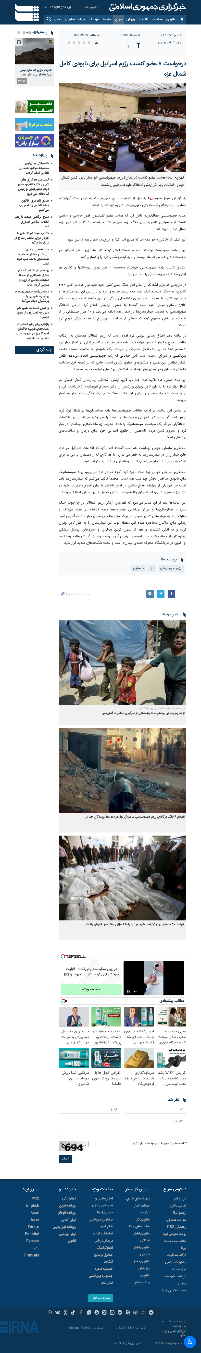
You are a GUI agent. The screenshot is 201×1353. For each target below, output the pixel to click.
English (32, 1206)
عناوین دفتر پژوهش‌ (142, 1265)
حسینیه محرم (103, 1269)
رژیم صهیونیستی (170, 568)
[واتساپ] (50, 1313)
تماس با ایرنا (177, 1206)
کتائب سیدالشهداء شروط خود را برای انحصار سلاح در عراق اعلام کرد (32, 238)
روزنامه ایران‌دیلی (64, 1227)
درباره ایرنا (179, 1199)
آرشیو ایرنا (179, 1213)
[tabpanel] (34, 62)
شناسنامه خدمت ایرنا (175, 1244)
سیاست (157, 20)
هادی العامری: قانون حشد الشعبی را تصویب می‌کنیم (34, 205)
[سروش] (96, 1313)
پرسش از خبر (104, 1241)
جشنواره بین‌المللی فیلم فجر (101, 1223)
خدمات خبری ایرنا (174, 1290)
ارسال (65, 1158)
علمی (57, 20)
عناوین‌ (171, 20)
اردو (36, 1248)
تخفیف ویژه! (91, 989)
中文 (35, 1199)
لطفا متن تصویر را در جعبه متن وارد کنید (159, 1143)
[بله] (120, 1313)
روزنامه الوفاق (66, 1213)
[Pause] (128, 991)
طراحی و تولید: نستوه (173, 1333)
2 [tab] (29, 32)
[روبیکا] (135, 1313)
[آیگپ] (112, 1313)
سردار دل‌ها (105, 1213)
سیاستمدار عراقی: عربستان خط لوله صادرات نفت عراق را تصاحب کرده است (32, 256)
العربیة (35, 1213)
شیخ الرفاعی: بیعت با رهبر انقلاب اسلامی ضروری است (32, 221)
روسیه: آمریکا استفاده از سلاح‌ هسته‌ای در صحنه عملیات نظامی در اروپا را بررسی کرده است (33, 278)
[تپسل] (63, 956)
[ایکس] (143, 1313)
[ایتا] (104, 1313)
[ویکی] (57, 1313)
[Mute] (135, 991)
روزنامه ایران (67, 1206)
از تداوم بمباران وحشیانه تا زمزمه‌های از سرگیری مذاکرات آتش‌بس (143, 713)
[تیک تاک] (73, 1313)
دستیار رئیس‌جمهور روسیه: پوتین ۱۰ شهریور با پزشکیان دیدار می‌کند (32, 296)
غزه (152, 568)
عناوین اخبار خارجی (142, 1251)
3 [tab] (24, 32)
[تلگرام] (151, 1313)
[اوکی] (65, 1313)
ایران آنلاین (68, 1220)
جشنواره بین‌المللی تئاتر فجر (101, 1279)
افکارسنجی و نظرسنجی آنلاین (102, 1202)
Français (31, 1255)
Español (32, 1234)
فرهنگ (94, 20)
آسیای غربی (164, 42)
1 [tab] (34, 32)
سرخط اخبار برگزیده (142, 1209)
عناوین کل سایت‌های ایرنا (139, 1223)
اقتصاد (143, 20)
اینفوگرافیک (105, 1248)
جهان (118, 20)
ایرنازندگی (69, 1199)
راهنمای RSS (176, 1227)
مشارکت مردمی (175, 1262)
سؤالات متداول (176, 1220)
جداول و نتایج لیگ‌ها (103, 1258)
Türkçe (33, 1227)
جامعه (107, 20)
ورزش (130, 20)
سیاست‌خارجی (75, 20)
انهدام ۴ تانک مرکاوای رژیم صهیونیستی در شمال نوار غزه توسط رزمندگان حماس (135, 817)
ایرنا (147, 7)
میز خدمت (179, 1269)
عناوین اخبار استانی (142, 1237)
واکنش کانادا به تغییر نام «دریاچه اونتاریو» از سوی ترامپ (33, 312)
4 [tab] (18, 32)
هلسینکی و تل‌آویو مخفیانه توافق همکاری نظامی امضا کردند (34, 168)
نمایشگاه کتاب (103, 1234)
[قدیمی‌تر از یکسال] (122, 662)
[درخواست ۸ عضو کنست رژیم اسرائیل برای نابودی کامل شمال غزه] (122, 127)
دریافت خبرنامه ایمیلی (175, 1280)
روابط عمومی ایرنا (174, 1234)
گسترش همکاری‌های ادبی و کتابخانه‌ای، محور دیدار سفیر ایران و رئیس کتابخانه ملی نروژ (33, 187)
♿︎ (190, 1341)
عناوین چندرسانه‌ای (141, 1279)
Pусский (32, 1241)
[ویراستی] (89, 1313)
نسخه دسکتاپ (100, 1298)
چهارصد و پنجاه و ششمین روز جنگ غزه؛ (161, 708)
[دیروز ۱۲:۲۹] (34, 51)
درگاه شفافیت (176, 1255)
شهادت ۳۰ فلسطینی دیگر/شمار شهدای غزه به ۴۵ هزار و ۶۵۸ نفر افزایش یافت (135, 924)
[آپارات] (128, 1313)
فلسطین (138, 568)
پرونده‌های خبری (138, 1199)
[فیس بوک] (81, 1313)
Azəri (35, 1220)
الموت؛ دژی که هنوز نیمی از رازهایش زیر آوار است (35, 72)
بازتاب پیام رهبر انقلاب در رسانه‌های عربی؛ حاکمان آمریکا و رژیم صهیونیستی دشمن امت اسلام (32, 331)
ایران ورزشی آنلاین (67, 1237)
